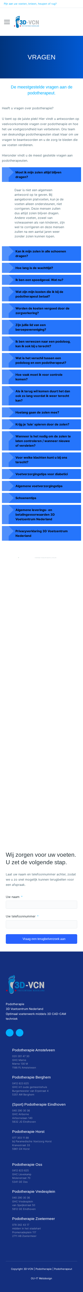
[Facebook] (75, 4)
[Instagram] (66, 4)
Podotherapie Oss (27, 1165)
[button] (41, 174)
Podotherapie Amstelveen (33, 1050)
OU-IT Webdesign (41, 1278)
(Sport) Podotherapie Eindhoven (39, 1104)
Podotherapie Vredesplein (33, 1191)
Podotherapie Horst (28, 1132)
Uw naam (13, 897)
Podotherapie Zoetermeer (33, 1219)
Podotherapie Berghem (31, 1077)
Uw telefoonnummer (21, 916)
